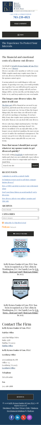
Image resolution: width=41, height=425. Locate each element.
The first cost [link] (7, 105)
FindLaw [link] (30, 411)
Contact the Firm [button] (21, 234)
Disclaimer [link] (7, 408)
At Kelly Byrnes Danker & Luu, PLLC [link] (25, 66)
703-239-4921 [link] (21, 17)
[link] (20, 7)
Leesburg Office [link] (8, 368)
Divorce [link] (15, 68)
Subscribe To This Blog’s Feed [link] (15, 223)
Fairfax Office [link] (7, 345)
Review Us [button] (20, 397)
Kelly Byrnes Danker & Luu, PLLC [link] (22, 403)
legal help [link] (19, 155)
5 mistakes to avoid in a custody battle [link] (15, 176)
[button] (20, 35)
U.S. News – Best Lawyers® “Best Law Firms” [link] (21, 270)
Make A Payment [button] (20, 24)
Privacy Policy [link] (25, 408)
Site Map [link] (15, 408)
